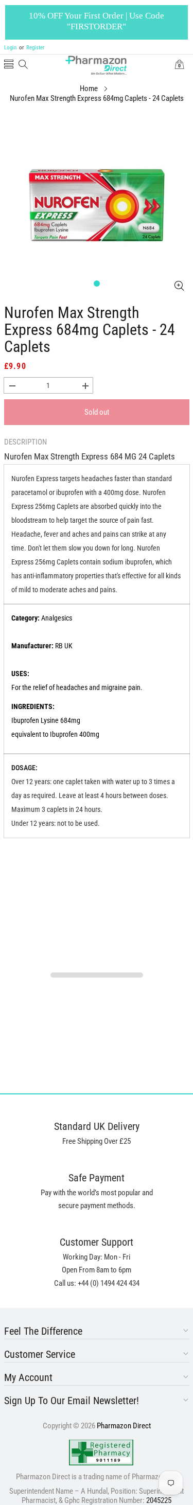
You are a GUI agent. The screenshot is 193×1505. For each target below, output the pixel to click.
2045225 (158, 1500)
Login (10, 47)
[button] (8, 65)
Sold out (96, 412)
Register (31, 47)
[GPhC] (101, 1452)
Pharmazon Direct (124, 1425)
